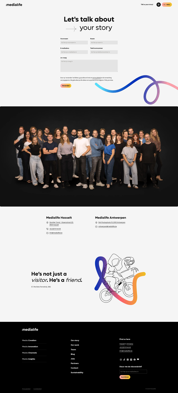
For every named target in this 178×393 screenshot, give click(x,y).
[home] (14, 4)
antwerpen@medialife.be (107, 226)
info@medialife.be (55, 233)
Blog (73, 354)
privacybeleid (97, 78)
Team (73, 349)
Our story (75, 340)
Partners (75, 363)
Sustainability (77, 372)
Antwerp (130, 344)
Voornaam (64, 39)
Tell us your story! (147, 4)
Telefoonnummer (96, 48)
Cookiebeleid (37, 389)
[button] (159, 5)
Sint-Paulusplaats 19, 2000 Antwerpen (111, 222)
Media (29, 340)
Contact (74, 368)
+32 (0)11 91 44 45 (55, 229)
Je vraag (63, 58)
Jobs (73, 359)
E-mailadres (64, 48)
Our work (75, 345)
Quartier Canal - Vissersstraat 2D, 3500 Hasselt (61, 223)
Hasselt (122, 344)
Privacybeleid (26, 389)
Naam (92, 39)
